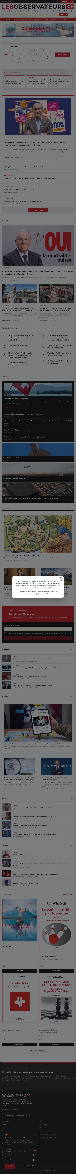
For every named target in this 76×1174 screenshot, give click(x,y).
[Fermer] (61, 579)
